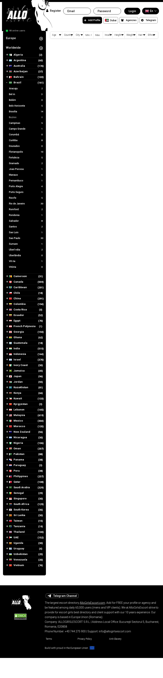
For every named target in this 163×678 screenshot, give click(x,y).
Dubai (113, 20)
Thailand (19, 532)
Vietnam (18, 565)
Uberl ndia (26, 249)
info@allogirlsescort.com (115, 631)
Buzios (26, 117)
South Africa (21, 504)
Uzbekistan (20, 554)
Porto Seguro (26, 192)
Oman (17, 448)
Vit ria (26, 261)
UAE (15, 537)
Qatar (16, 482)
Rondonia (26, 215)
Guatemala (20, 343)
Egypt (16, 320)
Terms (49, 639)
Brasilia (26, 111)
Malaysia (19, 415)
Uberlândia (26, 255)
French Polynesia (24, 326)
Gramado (26, 163)
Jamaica (19, 370)
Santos (26, 226)
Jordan (18, 381)
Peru (16, 470)
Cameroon (20, 276)
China (17, 298)
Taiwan (17, 520)
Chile (16, 293)
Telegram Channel (65, 595)
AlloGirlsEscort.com (92, 602)
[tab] (24, 38)
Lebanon (18, 409)
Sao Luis (26, 232)
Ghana (17, 337)
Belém (26, 100)
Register (55, 10)
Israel (17, 359)
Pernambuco (26, 180)
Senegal (18, 493)
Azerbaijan (20, 71)
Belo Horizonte (26, 105)
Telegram (151, 20)
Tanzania (19, 526)
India (16, 348)
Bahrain (18, 77)
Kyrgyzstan (20, 404)
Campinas (26, 123)
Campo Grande (26, 128)
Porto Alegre (26, 186)
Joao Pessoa (26, 169)
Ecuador (18, 315)
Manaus (26, 174)
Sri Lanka (19, 515)
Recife (26, 197)
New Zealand (21, 431)
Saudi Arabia (21, 487)
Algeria (18, 54)
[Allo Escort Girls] (20, 601)
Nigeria (18, 443)
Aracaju (26, 88)
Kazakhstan (20, 387)
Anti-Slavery (115, 639)
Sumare (26, 244)
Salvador (26, 221)
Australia (19, 66)
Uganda (18, 543)
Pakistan (18, 454)
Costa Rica (20, 309)
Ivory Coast (20, 365)
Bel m (26, 94)
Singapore (20, 498)
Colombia (19, 304)
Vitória (26, 267)
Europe (11, 38)
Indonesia (19, 354)
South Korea (21, 509)
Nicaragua (20, 437)
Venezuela (20, 559)
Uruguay (18, 548)
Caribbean (20, 287)
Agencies (131, 20)
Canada (18, 281)
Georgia (18, 331)
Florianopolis (26, 151)
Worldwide (13, 47)
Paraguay (19, 465)
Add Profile (94, 20)
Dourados (26, 146)
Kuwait (17, 398)
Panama (18, 459)
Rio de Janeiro (26, 203)
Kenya (17, 393)
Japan (17, 376)
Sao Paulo (26, 238)
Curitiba (26, 140)
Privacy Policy (85, 639)
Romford (26, 209)
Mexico (18, 420)
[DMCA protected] (20, 616)
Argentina (19, 60)
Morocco (19, 426)
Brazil (17, 82)
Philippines (20, 476)
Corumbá (26, 134)
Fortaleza (26, 157)
